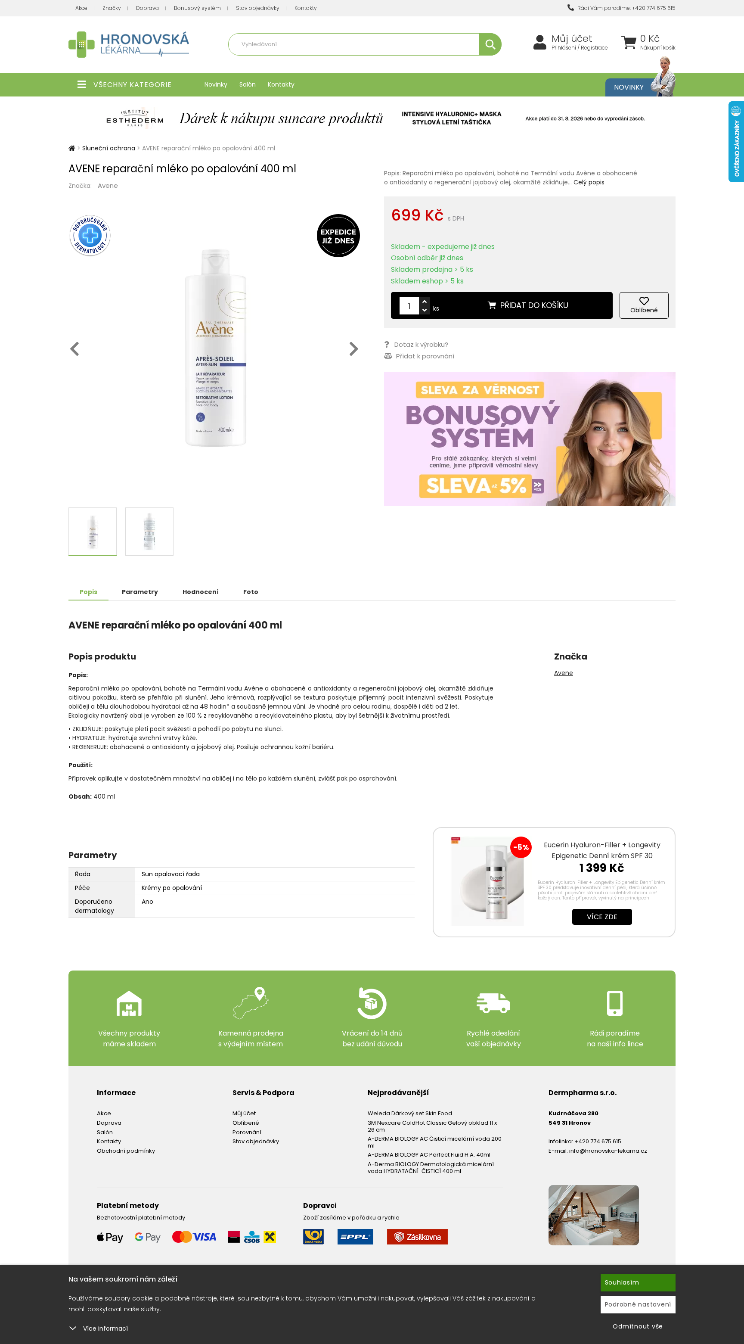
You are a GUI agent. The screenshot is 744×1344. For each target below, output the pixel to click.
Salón (247, 84)
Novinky (216, 84)
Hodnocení (201, 592)
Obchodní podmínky (126, 1151)
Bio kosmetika (455, 63)
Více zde (602, 917)
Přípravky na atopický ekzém (394, 63)
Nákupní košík (658, 48)
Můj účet (572, 38)
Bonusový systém (197, 8)
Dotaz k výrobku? (421, 344)
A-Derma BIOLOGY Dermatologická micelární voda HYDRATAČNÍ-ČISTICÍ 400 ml (431, 1167)
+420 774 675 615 (597, 1141)
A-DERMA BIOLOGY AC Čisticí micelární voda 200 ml (435, 1142)
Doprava (147, 8)
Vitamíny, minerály (326, 63)
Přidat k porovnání (424, 356)
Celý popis (589, 182)
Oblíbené (245, 1123)
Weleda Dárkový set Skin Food (410, 1113)
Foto (250, 592)
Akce (81, 8)
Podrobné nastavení (638, 1304)
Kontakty (305, 8)
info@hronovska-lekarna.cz (608, 1151)
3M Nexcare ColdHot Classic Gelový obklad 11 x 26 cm (432, 1126)
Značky (111, 8)
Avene (108, 185)
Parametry (140, 592)
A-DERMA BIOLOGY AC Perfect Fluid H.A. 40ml (429, 1155)
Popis (88, 592)
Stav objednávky (257, 8)
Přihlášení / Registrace (580, 48)
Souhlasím (622, 1282)
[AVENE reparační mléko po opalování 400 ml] (214, 345)
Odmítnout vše (638, 1326)
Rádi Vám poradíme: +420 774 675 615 (626, 8)
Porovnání (246, 1132)
